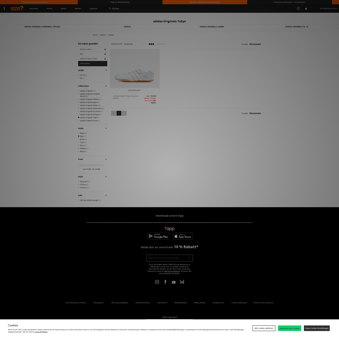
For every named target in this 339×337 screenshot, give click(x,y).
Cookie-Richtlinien (41, 332)
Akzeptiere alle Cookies (290, 328)
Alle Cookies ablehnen (264, 328)
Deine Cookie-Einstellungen (317, 328)
